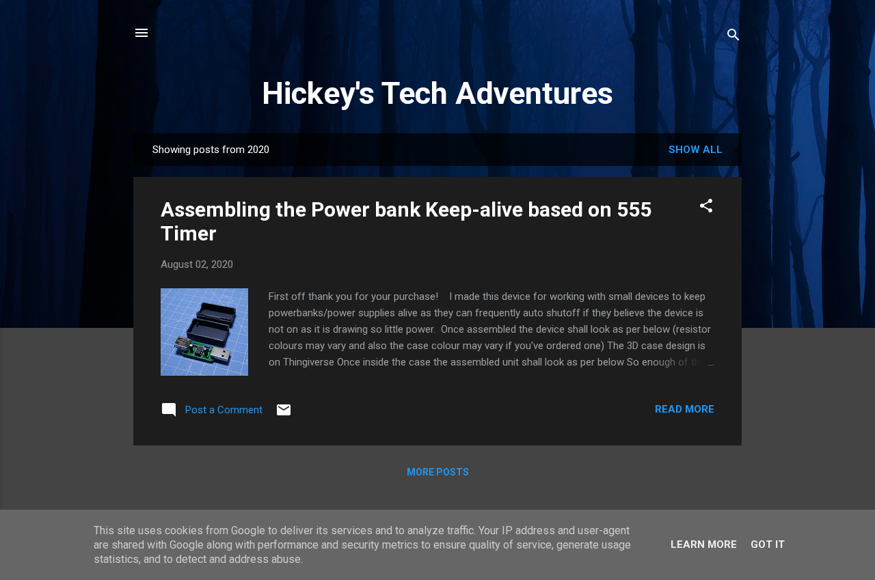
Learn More (704, 544)
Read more (684, 409)
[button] (706, 208)
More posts (438, 472)
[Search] (733, 37)
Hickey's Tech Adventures (437, 93)
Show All (696, 149)
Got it (768, 544)
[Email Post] (283, 415)
